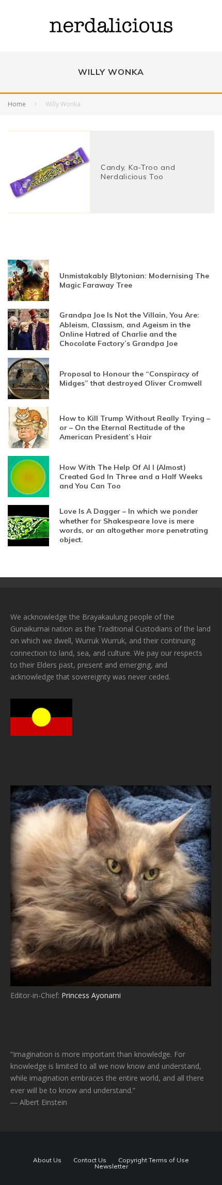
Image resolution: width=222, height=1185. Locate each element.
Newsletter (111, 1166)
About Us (47, 1160)
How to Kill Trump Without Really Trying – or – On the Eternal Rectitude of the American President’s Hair (134, 427)
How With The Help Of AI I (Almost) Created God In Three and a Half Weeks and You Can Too (130, 477)
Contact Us (89, 1160)
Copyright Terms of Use (153, 1160)
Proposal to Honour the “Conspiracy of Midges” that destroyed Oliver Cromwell (130, 378)
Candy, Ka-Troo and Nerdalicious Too (138, 172)
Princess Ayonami (91, 995)
